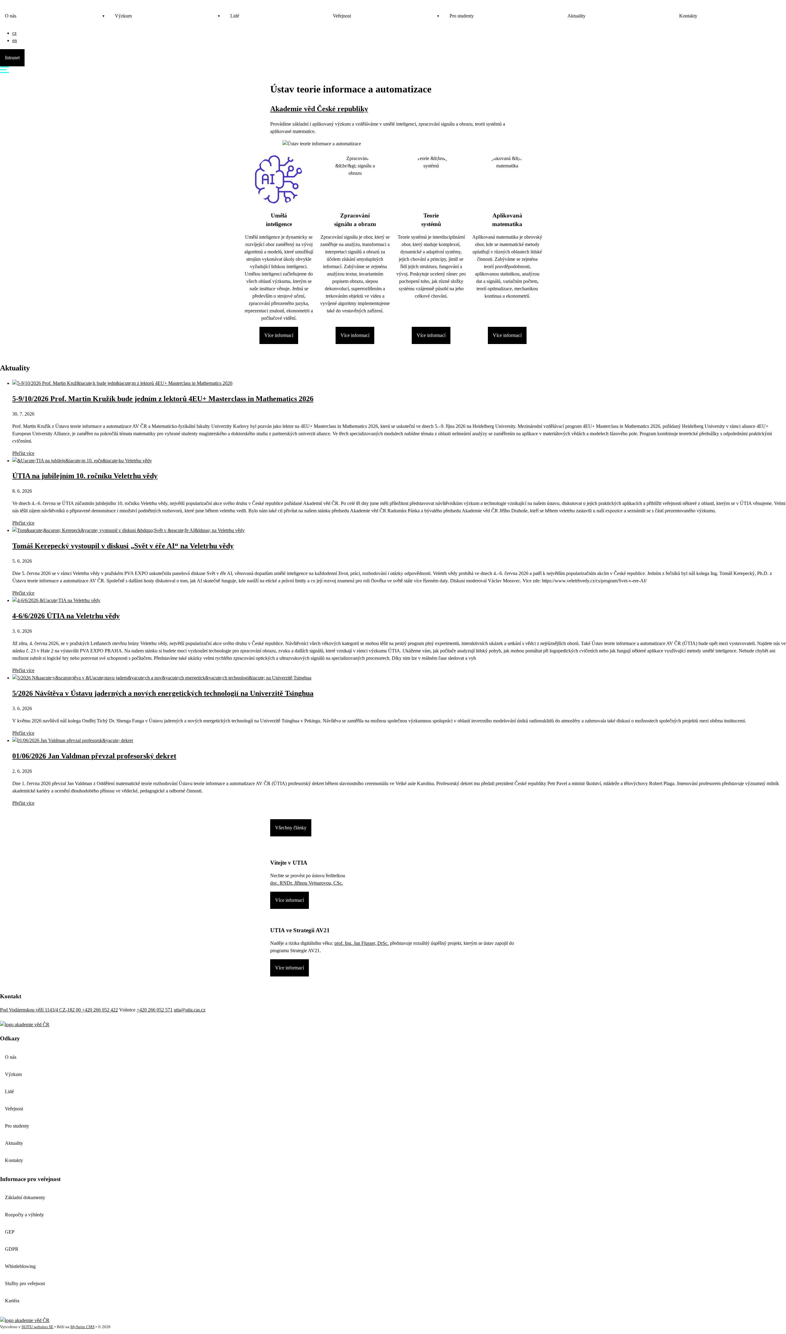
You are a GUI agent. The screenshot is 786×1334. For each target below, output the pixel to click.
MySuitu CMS (82, 1327)
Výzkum (123, 15)
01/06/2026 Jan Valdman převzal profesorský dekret (94, 756)
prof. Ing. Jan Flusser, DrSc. (361, 943)
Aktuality (576, 15)
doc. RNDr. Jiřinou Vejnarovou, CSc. (306, 883)
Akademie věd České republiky (319, 109)
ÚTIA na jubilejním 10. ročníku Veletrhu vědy (85, 476)
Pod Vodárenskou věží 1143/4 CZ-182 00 (41, 1009)
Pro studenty (461, 15)
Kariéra (12, 1300)
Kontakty (688, 15)
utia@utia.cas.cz (189, 1009)
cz (14, 33)
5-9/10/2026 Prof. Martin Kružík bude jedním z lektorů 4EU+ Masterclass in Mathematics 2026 (162, 399)
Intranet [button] (12, 57)
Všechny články (290, 827)
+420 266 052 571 (155, 1009)
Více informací (278, 335)
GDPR (11, 1249)
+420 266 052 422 (100, 1009)
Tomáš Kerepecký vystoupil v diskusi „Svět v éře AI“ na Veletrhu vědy (123, 546)
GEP (9, 1231)
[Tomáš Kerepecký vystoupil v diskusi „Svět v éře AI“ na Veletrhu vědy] (128, 530)
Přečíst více (23, 453)
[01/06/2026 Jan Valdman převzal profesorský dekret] (72, 740)
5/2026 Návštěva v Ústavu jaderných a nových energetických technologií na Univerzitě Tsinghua (162, 693)
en (14, 40)
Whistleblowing (20, 1266)
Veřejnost (342, 15)
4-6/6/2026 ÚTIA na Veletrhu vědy (66, 616)
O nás (10, 15)
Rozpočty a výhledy (24, 1214)
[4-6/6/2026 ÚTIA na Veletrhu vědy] (56, 600)
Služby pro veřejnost (25, 1283)
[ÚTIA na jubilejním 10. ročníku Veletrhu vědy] (82, 460)
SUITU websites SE (37, 1327)
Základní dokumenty (25, 1197)
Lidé (234, 15)
